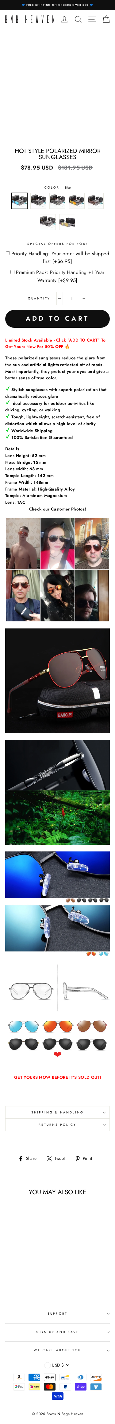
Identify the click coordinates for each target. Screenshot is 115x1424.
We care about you (57, 1350)
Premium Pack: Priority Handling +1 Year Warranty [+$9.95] (60, 276)
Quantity (39, 298)
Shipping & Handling (57, 1112)
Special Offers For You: (57, 243)
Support (57, 1313)
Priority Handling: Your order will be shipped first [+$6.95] (60, 257)
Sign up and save (57, 1332)
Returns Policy (58, 1124)
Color (57, 187)
